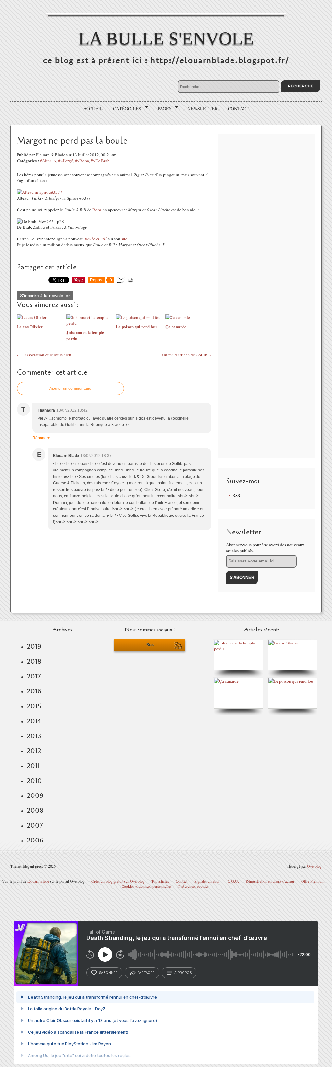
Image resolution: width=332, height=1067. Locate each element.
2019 (34, 646)
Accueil (93, 108)
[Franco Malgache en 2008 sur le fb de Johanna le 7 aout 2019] (240, 649)
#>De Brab (100, 161)
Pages (162, 108)
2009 (35, 795)
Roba (97, 210)
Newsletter (202, 108)
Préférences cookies (193, 886)
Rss (150, 644)
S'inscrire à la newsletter (45, 295)
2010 (34, 780)
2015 (34, 706)
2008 (35, 810)
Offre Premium (312, 881)
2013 (34, 736)
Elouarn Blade (38, 881)
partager (146, 973)
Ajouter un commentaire (70, 388)
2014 (34, 721)
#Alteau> (48, 161)
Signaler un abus (207, 881)
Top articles (160, 881)
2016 (34, 691)
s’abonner (108, 973)
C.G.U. (233, 881)
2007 (35, 825)
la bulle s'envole (166, 38)
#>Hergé (65, 161)
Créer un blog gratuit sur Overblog (118, 881)
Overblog (314, 866)
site (124, 239)
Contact (238, 108)
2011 (33, 766)
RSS (236, 495)
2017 (34, 676)
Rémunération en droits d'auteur (270, 881)
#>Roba (82, 161)
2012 (34, 751)
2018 (34, 661)
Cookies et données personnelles (147, 886)
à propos (183, 973)
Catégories (125, 108)
